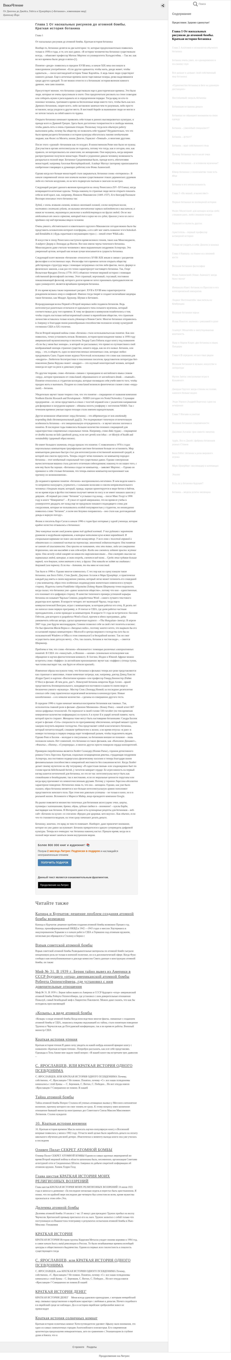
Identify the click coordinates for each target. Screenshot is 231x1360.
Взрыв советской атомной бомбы (64, 944)
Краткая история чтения (56, 1039)
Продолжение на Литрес (54, 885)
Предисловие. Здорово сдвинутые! (190, 22)
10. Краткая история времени (61, 1123)
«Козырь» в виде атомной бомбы (63, 1012)
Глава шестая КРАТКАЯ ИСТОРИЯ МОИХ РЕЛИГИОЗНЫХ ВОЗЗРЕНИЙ (72, 1178)
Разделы (92, 1347)
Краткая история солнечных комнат (66, 1317)
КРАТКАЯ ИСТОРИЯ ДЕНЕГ (60, 1291)
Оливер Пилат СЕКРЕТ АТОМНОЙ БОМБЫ (73, 1149)
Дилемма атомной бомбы (57, 1207)
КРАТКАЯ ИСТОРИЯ (53, 1233)
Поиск (199, 4)
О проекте (78, 1347)
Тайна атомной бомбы (54, 1096)
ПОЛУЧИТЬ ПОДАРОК (54, 862)
